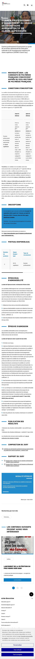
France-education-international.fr (9, 622)
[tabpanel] (17, 560)
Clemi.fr (3, 619)
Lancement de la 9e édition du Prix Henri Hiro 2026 (17, 567)
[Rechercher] (24, 5)
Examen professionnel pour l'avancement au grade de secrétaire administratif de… (15, 486)
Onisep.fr (3, 610)
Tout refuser (17, 650)
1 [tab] (13, 588)
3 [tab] (22, 588)
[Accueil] (6, 4)
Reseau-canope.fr (5, 616)
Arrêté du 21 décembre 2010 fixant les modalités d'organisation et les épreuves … (17, 482)
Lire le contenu (17, 580)
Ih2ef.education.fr (5, 625)
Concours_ (6, 517)
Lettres (8, 559)
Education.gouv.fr (5, 601)
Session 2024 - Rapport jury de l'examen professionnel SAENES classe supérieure (19, 464)
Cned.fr (3, 613)
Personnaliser (17, 645)
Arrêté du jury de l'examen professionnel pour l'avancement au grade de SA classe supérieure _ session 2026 (18, 449)
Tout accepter (17, 655)
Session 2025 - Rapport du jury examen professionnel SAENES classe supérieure (19, 461)
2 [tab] (18, 588)
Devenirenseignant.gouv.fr (8, 604)
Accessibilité (27, 5)
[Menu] (31, 5)
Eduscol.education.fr (6, 607)
